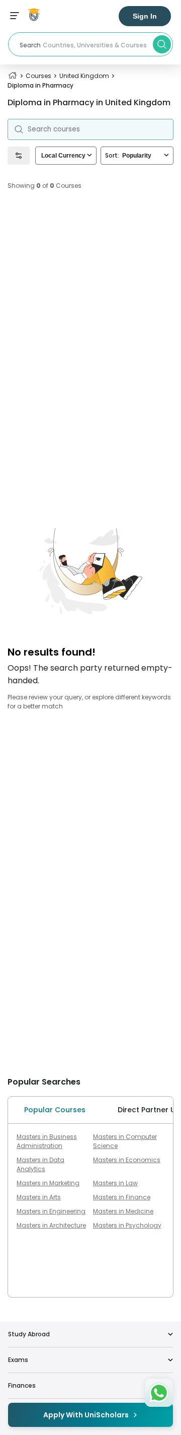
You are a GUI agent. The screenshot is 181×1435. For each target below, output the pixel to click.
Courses (38, 75)
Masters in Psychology (127, 1225)
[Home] (13, 75)
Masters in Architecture (51, 1225)
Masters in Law (115, 1183)
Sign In (145, 16)
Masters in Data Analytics (40, 1164)
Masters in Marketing (48, 1183)
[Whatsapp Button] (159, 1393)
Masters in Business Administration (47, 1141)
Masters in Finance (121, 1197)
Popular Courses (54, 1110)
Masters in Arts (39, 1197)
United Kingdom (84, 75)
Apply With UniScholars (86, 1415)
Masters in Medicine (123, 1211)
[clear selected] (89, 155)
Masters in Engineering (51, 1211)
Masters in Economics (126, 1160)
